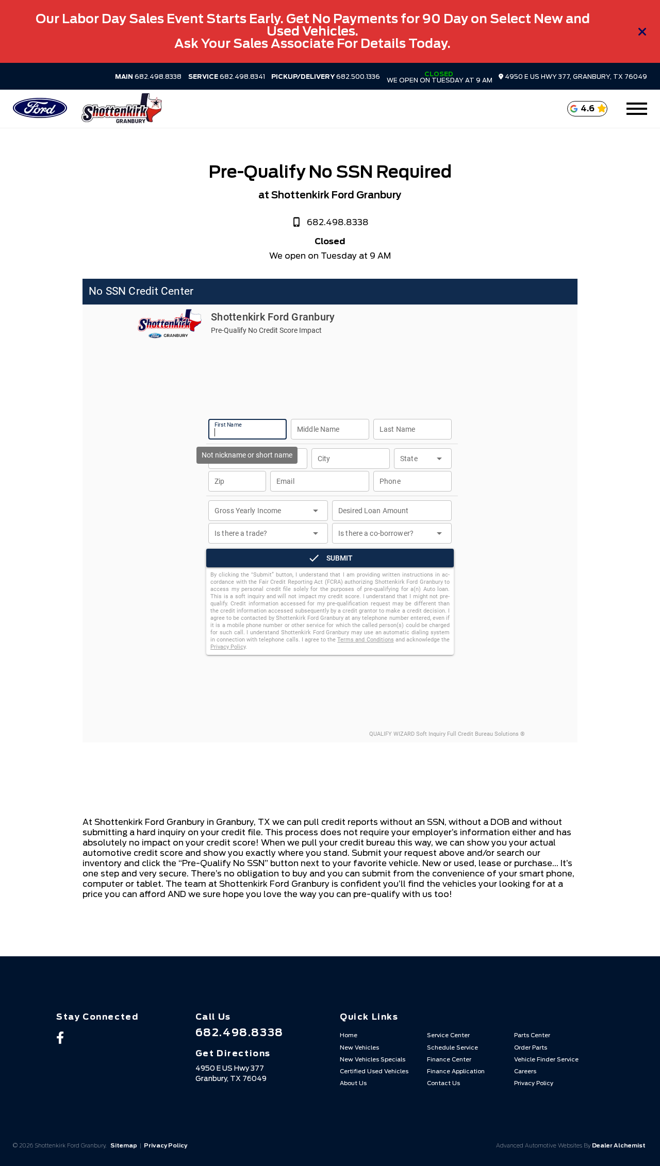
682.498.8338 (148, 77)
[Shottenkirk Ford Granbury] (121, 108)
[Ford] (40, 109)
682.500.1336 (325, 77)
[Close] (642, 31)
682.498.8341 (226, 77)
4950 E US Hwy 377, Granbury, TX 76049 (575, 77)
